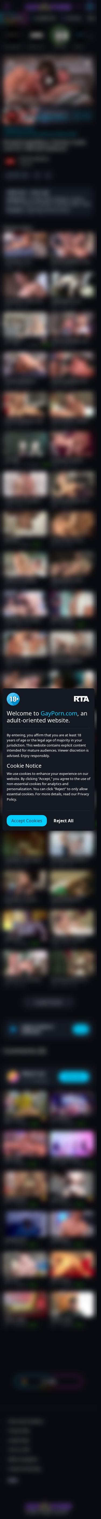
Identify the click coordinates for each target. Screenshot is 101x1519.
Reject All (64, 821)
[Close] (88, 1488)
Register (48, 1505)
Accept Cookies (26, 821)
